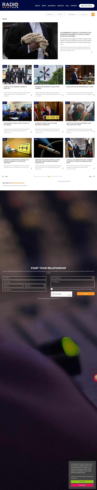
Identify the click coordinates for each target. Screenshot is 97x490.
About (37, 6)
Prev (6, 176)
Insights (60, 6)
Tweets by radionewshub (64, 181)
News (44, 6)
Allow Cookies (82, 481)
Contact (73, 6)
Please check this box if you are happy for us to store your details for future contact (72, 289)
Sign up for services (86, 5)
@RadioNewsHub (17, 183)
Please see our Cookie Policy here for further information (82, 477)
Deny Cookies (82, 485)
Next (90, 176)
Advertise (51, 6)
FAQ (67, 6)
